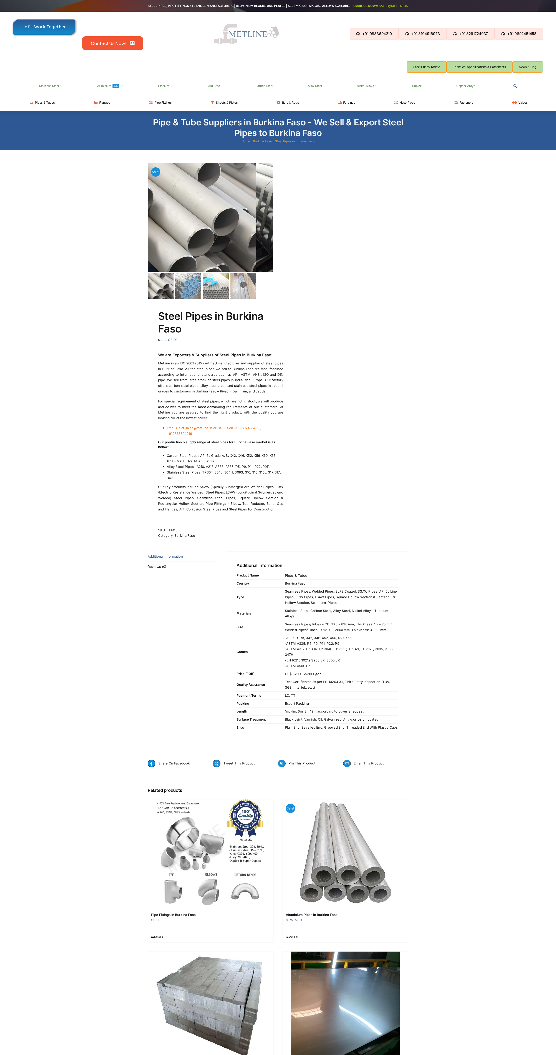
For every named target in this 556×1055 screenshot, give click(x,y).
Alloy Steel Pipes (180, 467)
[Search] (515, 86)
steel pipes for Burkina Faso (233, 442)
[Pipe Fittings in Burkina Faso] (210, 853)
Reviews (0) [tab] (157, 567)
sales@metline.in (393, 6)
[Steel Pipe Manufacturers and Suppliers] (202, 217)
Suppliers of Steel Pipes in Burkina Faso (233, 355)
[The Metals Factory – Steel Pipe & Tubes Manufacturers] (246, 25)
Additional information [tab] (165, 556)
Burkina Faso (184, 535)
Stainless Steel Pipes (183, 472)
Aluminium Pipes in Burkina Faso (312, 915)
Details (158, 936)
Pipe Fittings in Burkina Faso (173, 915)
